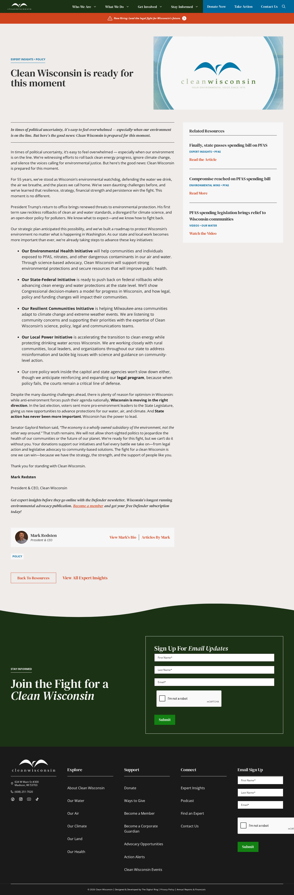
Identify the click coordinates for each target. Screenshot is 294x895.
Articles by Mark (156, 537)
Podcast (187, 800)
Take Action (243, 6)
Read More (198, 193)
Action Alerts (134, 857)
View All (85, 578)
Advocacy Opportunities (143, 844)
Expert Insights (193, 788)
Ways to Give (134, 800)
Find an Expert (192, 813)
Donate (130, 788)
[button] (283, 6)
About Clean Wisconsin (86, 788)
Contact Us (269, 6)
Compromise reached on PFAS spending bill (230, 179)
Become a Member (139, 813)
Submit (165, 719)
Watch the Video (203, 233)
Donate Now (216, 6)
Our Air (73, 813)
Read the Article (203, 159)
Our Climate (77, 826)
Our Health (76, 851)
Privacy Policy (167, 889)
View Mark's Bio (123, 537)
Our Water (75, 800)
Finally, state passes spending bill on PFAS (228, 145)
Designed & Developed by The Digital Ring (136, 889)
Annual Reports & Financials (191, 889)
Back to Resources (33, 578)
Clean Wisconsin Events (143, 869)
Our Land (74, 838)
